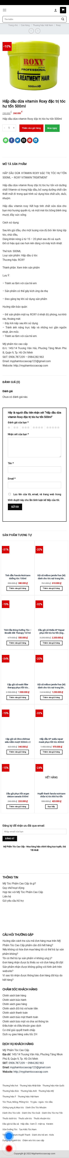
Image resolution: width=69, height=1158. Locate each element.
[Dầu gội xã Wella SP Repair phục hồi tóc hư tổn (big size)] (51, 611)
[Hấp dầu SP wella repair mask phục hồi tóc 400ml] (51, 720)
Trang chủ (13, 25)
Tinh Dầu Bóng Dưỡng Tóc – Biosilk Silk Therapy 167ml (17, 631)
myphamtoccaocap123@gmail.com (30, 1067)
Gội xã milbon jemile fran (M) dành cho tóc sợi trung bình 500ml (51, 686)
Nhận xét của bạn (18, 434)
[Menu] (5, 10)
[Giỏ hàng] (63, 10)
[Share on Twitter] (17, 140)
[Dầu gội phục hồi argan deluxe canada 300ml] (18, 775)
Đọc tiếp (51, 807)
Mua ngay (52, 128)
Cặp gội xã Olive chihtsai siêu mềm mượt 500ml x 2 (17, 740)
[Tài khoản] (55, 10)
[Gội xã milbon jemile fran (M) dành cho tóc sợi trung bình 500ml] (51, 666)
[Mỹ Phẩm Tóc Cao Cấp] (34, 10)
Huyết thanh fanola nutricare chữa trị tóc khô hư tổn (51, 795)
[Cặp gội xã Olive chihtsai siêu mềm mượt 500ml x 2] (18, 720)
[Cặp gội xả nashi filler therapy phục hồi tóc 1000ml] (18, 666)
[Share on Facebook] (11, 140)
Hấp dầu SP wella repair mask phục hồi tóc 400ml (51, 740)
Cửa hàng (25, 25)
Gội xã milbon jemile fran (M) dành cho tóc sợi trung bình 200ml (51, 577)
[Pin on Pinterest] (29, 140)
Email (12, 478)
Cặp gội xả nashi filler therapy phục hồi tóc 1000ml (17, 686)
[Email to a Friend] (23, 140)
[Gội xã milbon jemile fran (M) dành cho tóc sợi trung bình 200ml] (51, 557)
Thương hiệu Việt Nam (43, 25)
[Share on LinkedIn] (36, 140)
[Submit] (63, 19)
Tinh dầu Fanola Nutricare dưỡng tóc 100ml (17, 577)
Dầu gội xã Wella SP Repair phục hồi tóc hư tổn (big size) (51, 631)
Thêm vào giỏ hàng (31, 128)
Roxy (58, 25)
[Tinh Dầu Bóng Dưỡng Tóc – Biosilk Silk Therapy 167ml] (18, 611)
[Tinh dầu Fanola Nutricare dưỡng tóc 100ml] (18, 557)
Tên (11, 463)
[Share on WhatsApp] (5, 140)
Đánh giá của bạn (18, 422)
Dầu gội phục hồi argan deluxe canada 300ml (17, 795)
